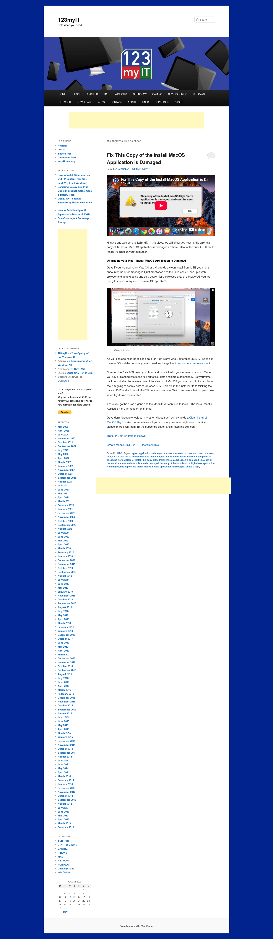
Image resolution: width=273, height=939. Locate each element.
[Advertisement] (136, 120)
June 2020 (63, 536)
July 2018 (63, 611)
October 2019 (65, 568)
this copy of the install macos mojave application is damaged (152, 466)
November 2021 (66, 470)
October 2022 (65, 442)
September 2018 (67, 603)
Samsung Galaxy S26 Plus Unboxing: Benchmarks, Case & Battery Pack (75, 190)
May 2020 (63, 540)
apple (135, 453)
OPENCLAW (140, 94)
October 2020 (65, 521)
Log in (61, 149)
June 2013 (63, 811)
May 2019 (63, 587)
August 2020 (65, 528)
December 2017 (66, 634)
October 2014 (65, 748)
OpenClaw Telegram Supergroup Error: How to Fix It (75, 202)
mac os (168, 453)
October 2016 (65, 666)
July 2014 (63, 760)
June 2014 (63, 764)
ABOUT (132, 102)
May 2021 (63, 493)
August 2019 (65, 576)
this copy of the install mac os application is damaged (170, 460)
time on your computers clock (193, 363)
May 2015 (63, 725)
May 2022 (63, 454)
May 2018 (63, 615)
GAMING (157, 94)
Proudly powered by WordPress (136, 926)
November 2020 (66, 517)
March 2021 (64, 501)
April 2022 (63, 458)
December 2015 (66, 697)
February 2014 (66, 780)
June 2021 (63, 489)
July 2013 (63, 807)
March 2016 (64, 690)
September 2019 (67, 572)
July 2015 (63, 717)
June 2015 (63, 721)
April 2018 (63, 619)
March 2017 (64, 654)
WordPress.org (66, 161)
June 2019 (63, 584)
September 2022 (67, 446)
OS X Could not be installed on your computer (136, 456)
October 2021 (65, 473)
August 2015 (65, 713)
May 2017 (63, 646)
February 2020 (66, 552)
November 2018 (66, 595)
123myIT (69, 19)
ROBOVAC (199, 94)
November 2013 (66, 792)
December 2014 (66, 741)
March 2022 (64, 462)
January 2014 (65, 784)
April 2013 (63, 819)
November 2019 (66, 564)
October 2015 (65, 705)
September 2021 (67, 477)
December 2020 (66, 513)
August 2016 (65, 674)
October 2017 (65, 638)
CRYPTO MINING (177, 94)
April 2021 (63, 497)
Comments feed (67, 157)
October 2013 (65, 795)
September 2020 (67, 525)
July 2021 (63, 485)
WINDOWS (121, 94)
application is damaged (151, 453)
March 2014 (64, 776)
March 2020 (64, 548)
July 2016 (63, 678)
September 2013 (67, 799)
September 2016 (67, 670)
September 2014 (67, 752)
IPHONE (76, 94)
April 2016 (63, 686)
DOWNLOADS (84, 102)
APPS (101, 102)
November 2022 (66, 438)
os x (109, 456)
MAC (106, 94)
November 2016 (66, 662)
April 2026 (63, 430)
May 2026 (63, 426)
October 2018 (65, 599)
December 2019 (66, 560)
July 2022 (63, 450)
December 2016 (66, 658)
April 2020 (63, 544)
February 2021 (66, 505)
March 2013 (64, 823)
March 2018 (64, 623)
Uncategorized (66, 868)
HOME (62, 94)
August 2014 (65, 756)
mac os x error (206, 453)
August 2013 (65, 803)
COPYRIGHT (162, 102)
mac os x (193, 453)
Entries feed (65, 153)
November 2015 (66, 701)
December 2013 (66, 788)
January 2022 (65, 466)
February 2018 (66, 627)
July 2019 (63, 579)
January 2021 (65, 509)
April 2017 (63, 650)
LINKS (145, 102)
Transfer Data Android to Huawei (126, 436)
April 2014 (63, 772)
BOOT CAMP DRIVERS (79, 372)
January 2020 (65, 556)
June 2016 (63, 682)
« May (64, 911)
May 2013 (63, 815)
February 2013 (66, 827)
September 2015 (67, 709)
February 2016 (66, 693)
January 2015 (65, 737)
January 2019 (65, 591)
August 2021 (65, 481)
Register (62, 145)
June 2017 (63, 642)
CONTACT (116, 102)
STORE (179, 102)
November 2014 (66, 745)
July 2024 (63, 434)
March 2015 (64, 733)
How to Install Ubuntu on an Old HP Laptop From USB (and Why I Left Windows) (74, 178)
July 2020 (63, 532)
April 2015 (63, 729)
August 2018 (65, 607)
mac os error (180, 453)
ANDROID (92, 94)
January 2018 (65, 631)
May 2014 (63, 768)
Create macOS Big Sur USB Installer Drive (133, 445)
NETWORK (65, 102)
